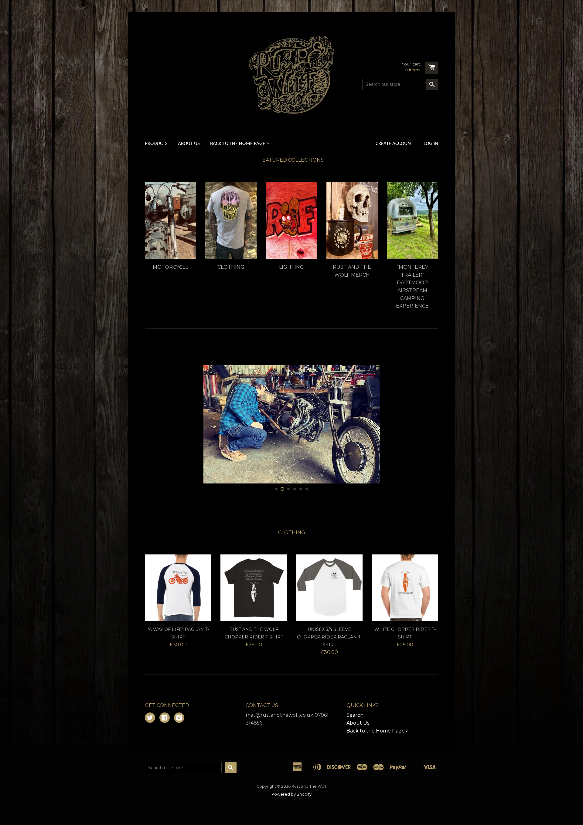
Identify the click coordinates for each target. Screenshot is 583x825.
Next (425, 462)
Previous (158, 462)
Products (156, 143)
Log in (431, 143)
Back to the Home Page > (239, 143)
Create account (394, 143)
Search (354, 791)
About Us (189, 143)
